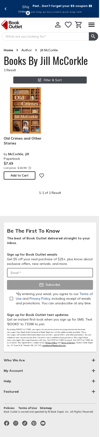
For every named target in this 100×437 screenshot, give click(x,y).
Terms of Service (68, 342)
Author (26, 50)
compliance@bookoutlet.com (54, 345)
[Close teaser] (28, 13)
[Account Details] (58, 24)
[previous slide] (5, 8)
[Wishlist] (68, 24)
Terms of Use (27, 408)
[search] (93, 36)
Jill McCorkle (49, 50)
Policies (9, 408)
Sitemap (46, 408)
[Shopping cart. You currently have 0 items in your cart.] (78, 24)
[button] (62, 6)
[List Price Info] (30, 168)
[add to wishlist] (41, 175)
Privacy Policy (51, 342)
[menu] (91, 24)
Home (8, 50)
